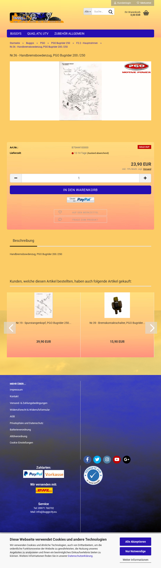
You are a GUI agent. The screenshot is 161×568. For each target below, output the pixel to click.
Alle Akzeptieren (135, 541)
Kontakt (14, 396)
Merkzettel (145, 3)
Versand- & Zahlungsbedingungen (28, 403)
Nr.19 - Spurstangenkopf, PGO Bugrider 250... (43, 322)
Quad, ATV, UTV (37, 33)
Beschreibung (23, 240)
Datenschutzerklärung (80, 555)
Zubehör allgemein (69, 33)
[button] (16, 178)
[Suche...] (110, 11)
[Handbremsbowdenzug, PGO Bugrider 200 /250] (80, 90)
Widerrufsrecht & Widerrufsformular (30, 409)
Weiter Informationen (135, 559)
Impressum (16, 389)
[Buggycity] (44, 18)
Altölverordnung (18, 436)
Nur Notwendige (135, 551)
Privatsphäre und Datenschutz (26, 423)
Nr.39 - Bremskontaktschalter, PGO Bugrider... (117, 322)
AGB (12, 416)
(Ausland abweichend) (98, 153)
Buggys (15, 33)
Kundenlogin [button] (123, 3)
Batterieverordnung (20, 429)
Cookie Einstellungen (21, 442)
